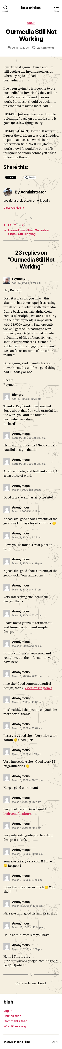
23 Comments (45, 47)
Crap (31, 22)
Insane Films (31, 7)
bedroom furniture (17, 814)
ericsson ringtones (38, 688)
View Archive (13, 207)
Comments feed (15, 1021)
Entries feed (12, 1016)
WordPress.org (14, 1026)
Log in (7, 1011)
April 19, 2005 (20, 47)
